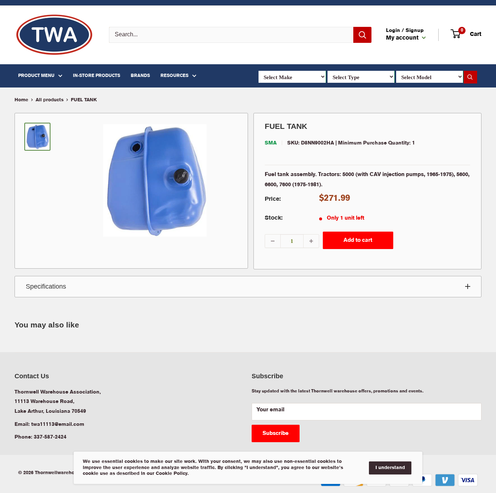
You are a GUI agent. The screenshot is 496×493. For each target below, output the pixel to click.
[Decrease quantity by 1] (272, 241)
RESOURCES (174, 76)
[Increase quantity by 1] (311, 241)
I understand (390, 468)
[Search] (362, 35)
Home (21, 100)
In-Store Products (96, 76)
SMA (271, 143)
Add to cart (357, 240)
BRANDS (140, 76)
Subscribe (276, 433)
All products (50, 100)
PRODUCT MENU (36, 76)
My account (403, 38)
